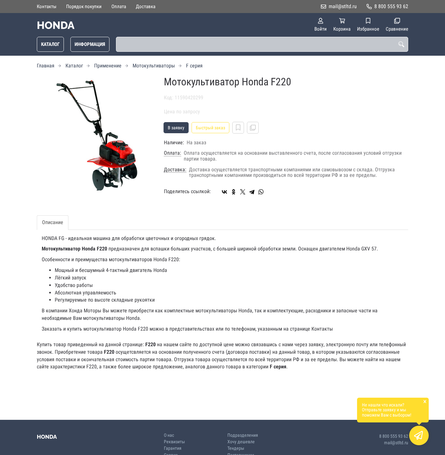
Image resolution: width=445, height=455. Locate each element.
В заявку (176, 127)
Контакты (46, 6)
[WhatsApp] (261, 192)
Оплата (118, 6)
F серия (194, 66)
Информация (90, 44)
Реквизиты (174, 441)
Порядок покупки (84, 6)
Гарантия (172, 448)
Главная (45, 66)
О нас (169, 435)
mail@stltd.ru (343, 6)
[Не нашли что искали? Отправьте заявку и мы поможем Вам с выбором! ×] (419, 435)
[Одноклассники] (233, 192)
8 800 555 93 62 (391, 6)
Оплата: (172, 153)
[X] (243, 192)
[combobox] (262, 44)
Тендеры (235, 448)
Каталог (50, 44)
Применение (108, 66)
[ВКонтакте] (224, 192)
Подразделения (242, 435)
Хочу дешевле (241, 441)
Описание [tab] (52, 222)
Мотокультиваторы (154, 66)
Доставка (145, 6)
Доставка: (175, 170)
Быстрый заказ (210, 127)
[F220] (95, 134)
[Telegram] (252, 192)
